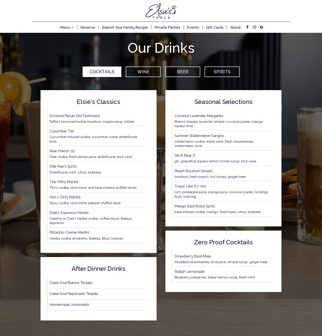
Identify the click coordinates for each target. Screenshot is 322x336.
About (235, 27)
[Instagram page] (254, 27)
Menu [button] (65, 27)
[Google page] (261, 27)
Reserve (88, 27)
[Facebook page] (247, 27)
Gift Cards (214, 27)
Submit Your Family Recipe (125, 27)
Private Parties (167, 27)
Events (193, 27)
